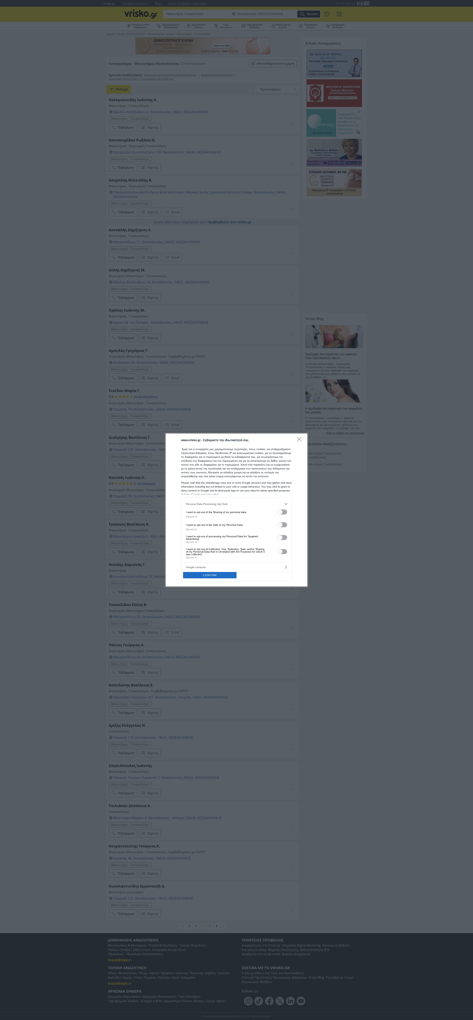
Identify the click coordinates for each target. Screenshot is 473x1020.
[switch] (282, 512)
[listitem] (236, 504)
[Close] (300, 440)
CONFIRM (210, 575)
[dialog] (236, 510)
